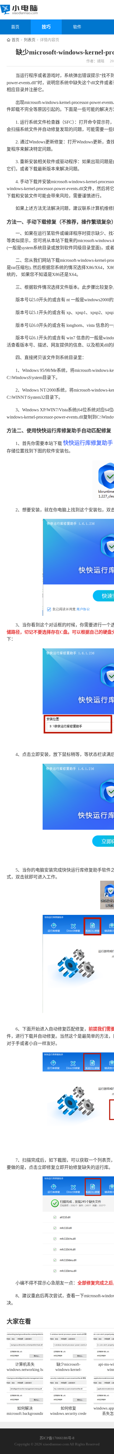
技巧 (46, 26)
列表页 (29, 40)
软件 (77, 27)
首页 (15, 27)
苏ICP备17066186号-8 (57, 1438)
